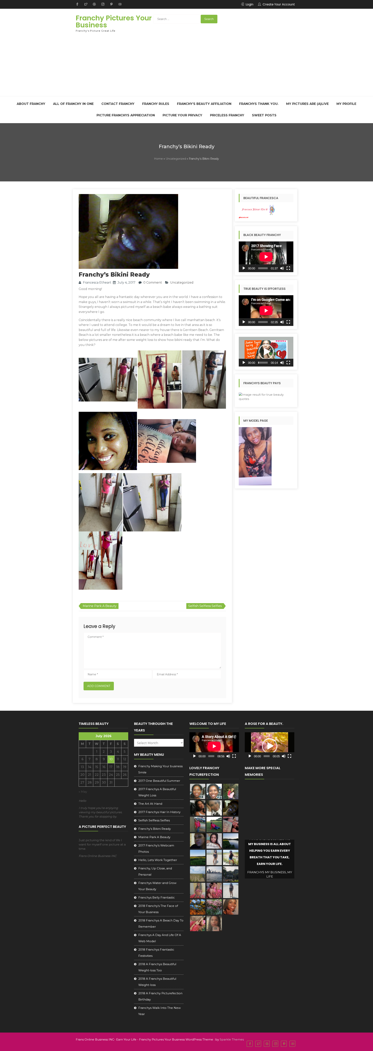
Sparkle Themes (232, 1039)
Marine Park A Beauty (100, 606)
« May (83, 791)
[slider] (263, 363)
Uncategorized (176, 158)
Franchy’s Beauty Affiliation (204, 104)
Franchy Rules (155, 104)
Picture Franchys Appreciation (126, 115)
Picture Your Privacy (182, 115)
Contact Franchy (117, 104)
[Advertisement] (186, 67)
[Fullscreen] (288, 268)
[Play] (244, 268)
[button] (266, 352)
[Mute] (282, 268)
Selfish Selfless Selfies (205, 606)
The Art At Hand (150, 803)
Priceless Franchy (227, 115)
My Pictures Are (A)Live (307, 104)
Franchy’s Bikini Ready (154, 829)
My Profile (346, 104)
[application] (266, 256)
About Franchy (31, 104)
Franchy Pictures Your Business (114, 21)
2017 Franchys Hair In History (159, 812)
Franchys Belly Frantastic (156, 897)
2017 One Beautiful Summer (159, 781)
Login (249, 4)
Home (158, 158)
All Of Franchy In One (73, 104)
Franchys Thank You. (258, 104)
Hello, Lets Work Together (157, 860)
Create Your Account (279, 4)
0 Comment (152, 282)
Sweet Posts (264, 115)
